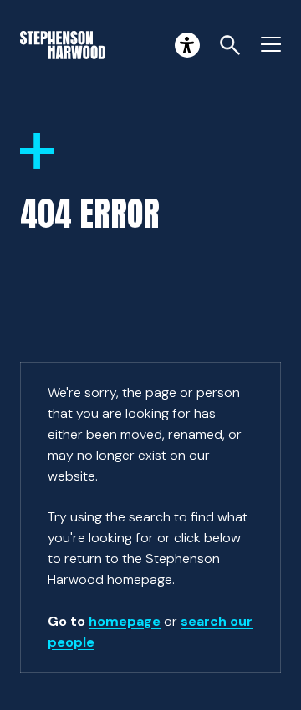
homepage (125, 621)
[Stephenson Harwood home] (62, 45)
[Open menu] (271, 45)
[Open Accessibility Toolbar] (187, 45)
